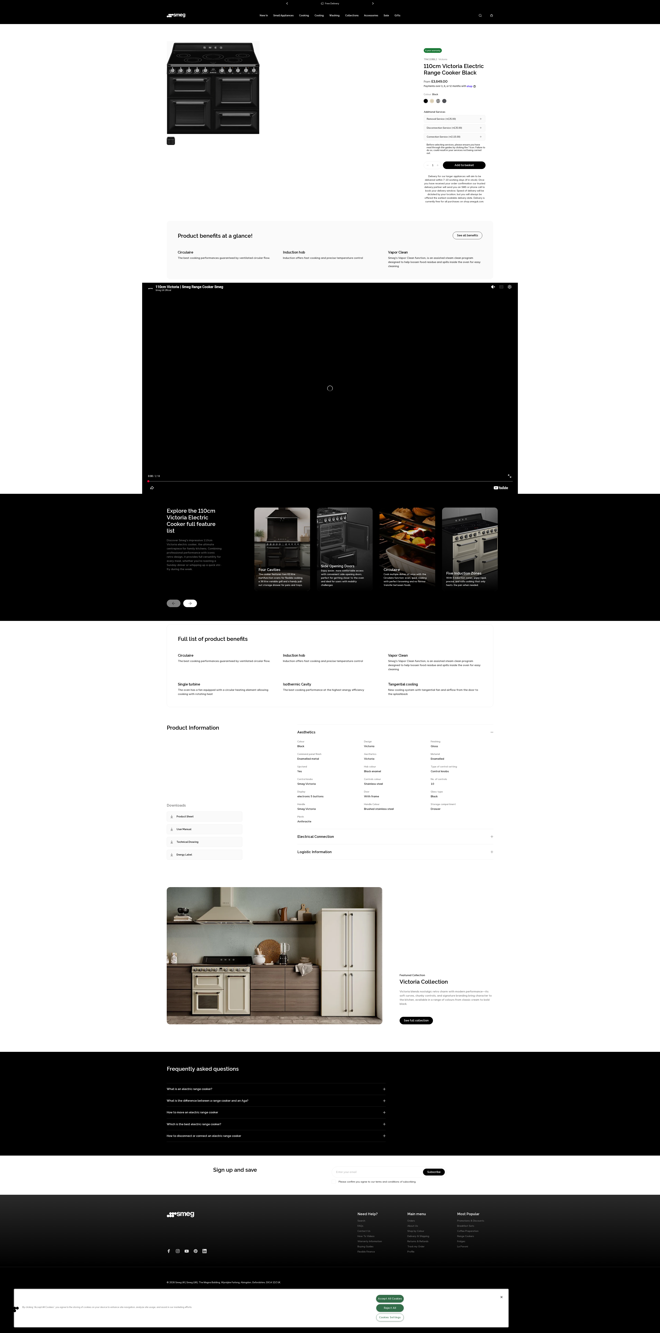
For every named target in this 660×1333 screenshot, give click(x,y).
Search (361, 1220)
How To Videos (366, 1236)
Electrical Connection (315, 837)
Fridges (461, 1241)
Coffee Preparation (467, 1231)
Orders (411, 1220)
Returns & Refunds (417, 1241)
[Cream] (432, 101)
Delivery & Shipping (418, 1236)
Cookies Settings (390, 1317)
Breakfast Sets (465, 1225)
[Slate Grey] (444, 101)
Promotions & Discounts (470, 1220)
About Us (412, 1225)
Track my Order (416, 1246)
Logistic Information (314, 852)
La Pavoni (462, 1246)
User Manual (184, 829)
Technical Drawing (188, 842)
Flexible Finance (366, 1251)
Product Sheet (185, 816)
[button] (13, 1309)
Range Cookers (465, 1236)
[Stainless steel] (438, 101)
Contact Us (364, 1231)
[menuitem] (264, 15)
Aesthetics (306, 732)
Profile (410, 1251)
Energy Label (184, 854)
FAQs (360, 1225)
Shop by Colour (415, 1231)
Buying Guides (365, 1246)
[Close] (501, 1297)
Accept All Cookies (390, 1298)
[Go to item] (171, 141)
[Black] (426, 101)
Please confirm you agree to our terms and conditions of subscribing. (377, 1181)
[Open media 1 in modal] (213, 87)
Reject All (390, 1307)
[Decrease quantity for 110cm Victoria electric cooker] (427, 165)
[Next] (372, 3)
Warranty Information (370, 1241)
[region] (261, 1308)
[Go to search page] (480, 15)
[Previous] (287, 3)
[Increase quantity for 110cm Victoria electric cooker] (438, 165)
